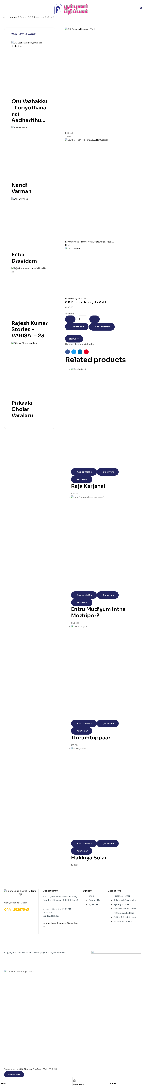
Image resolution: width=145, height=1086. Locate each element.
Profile (112, 1083)
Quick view (108, 472)
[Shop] (2, 1080)
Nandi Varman (21, 188)
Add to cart (78, 326)
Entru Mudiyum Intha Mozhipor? (98, 612)
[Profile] (110, 1080)
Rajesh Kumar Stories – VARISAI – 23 (29, 329)
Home (3, 17)
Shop (3, 1083)
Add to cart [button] (82, 479)
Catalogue (78, 1084)
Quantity (69, 313)
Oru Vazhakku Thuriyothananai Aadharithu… (29, 110)
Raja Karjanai (88, 486)
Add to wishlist (102, 326)
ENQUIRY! (74, 339)
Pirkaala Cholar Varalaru (22, 409)
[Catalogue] (74, 1080)
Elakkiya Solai (88, 857)
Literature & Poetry (17, 17)
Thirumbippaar (90, 737)
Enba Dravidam (24, 257)
